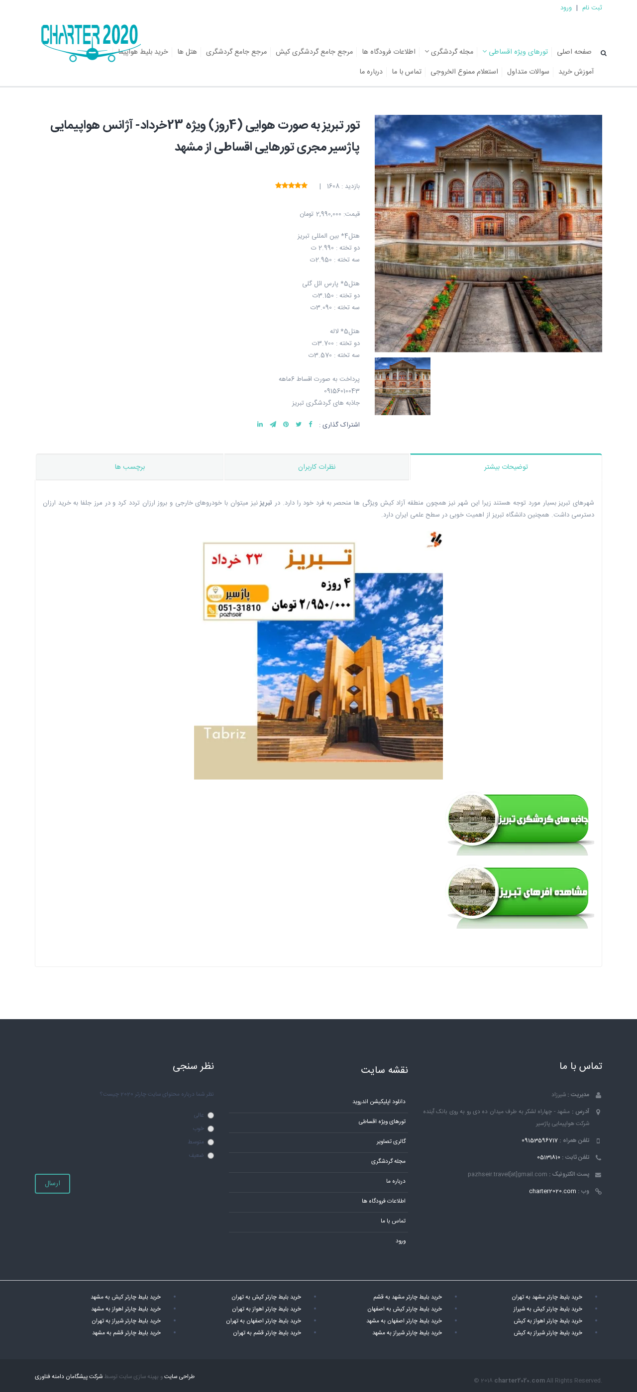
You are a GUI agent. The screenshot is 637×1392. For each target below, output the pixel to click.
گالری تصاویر (391, 1141)
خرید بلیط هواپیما (143, 52)
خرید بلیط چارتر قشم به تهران (267, 1333)
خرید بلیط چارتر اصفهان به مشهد (404, 1321)
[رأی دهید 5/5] (278, 186)
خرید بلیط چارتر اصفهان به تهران (263, 1321)
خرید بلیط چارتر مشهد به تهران (547, 1297)
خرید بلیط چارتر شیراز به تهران (126, 1321)
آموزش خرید (576, 72)
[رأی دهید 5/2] (298, 186)
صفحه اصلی (574, 52)
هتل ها (187, 52)
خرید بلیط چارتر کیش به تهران (266, 1297)
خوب (198, 1128)
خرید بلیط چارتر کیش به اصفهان (404, 1309)
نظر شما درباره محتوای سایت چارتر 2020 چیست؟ (157, 1094)
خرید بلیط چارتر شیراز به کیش (548, 1333)
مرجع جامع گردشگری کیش (314, 52)
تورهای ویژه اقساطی (517, 52)
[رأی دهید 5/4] (285, 186)
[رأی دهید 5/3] (291, 186)
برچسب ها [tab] (130, 467)
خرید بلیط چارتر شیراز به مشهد (407, 1333)
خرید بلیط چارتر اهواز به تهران (266, 1309)
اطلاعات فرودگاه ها (389, 52)
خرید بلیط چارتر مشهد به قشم (407, 1297)
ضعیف (196, 1155)
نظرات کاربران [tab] (316, 467)
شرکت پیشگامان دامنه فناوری (69, 1377)
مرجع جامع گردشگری (236, 52)
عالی (199, 1115)
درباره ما (371, 72)
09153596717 (540, 1140)
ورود (566, 7)
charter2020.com (552, 1191)
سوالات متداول (528, 72)
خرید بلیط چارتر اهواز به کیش (548, 1321)
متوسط (196, 1142)
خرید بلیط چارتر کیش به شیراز (548, 1309)
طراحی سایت (179, 1377)
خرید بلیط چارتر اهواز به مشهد (126, 1309)
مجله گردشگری (451, 52)
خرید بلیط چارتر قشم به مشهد (126, 1333)
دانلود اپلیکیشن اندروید (379, 1102)
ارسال (52, 1184)
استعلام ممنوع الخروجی (464, 72)
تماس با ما (407, 72)
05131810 (548, 1157)
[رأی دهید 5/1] (304, 186)
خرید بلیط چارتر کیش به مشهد (126, 1297)
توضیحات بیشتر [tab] (506, 467)
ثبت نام (592, 7)
